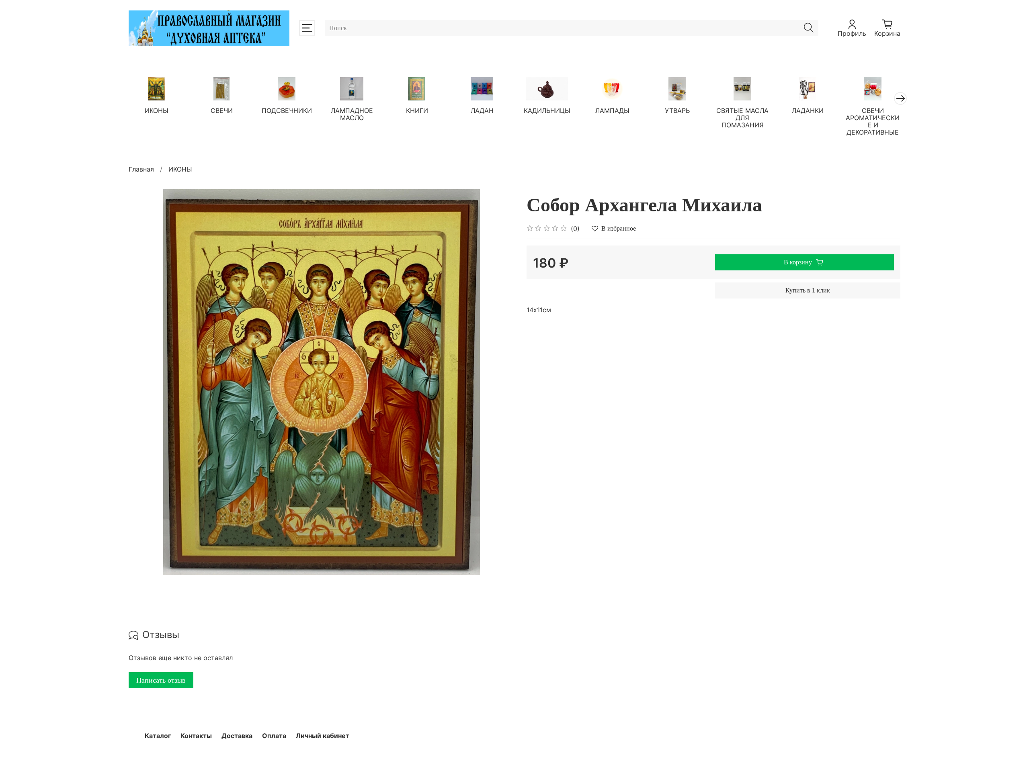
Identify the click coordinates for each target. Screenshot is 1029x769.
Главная (141, 169)
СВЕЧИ (222, 110)
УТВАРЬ (677, 110)
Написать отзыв (161, 680)
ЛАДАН (482, 110)
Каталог (158, 736)
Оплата (274, 736)
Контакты (196, 736)
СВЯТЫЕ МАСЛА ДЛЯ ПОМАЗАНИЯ (742, 117)
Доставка (236, 736)
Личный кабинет (322, 736)
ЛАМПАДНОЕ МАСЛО (352, 113)
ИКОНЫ (156, 110)
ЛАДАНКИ (808, 110)
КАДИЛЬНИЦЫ (547, 110)
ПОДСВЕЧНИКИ (287, 110)
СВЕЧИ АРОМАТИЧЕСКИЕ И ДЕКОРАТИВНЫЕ (873, 121)
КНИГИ (417, 110)
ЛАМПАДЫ (612, 110)
